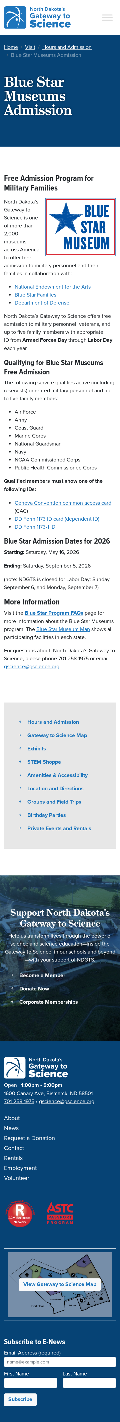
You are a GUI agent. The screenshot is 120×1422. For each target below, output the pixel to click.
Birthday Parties (46, 815)
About (12, 1118)
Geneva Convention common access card (63, 503)
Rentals (13, 1158)
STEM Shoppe (43, 762)
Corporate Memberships (48, 1002)
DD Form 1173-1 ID (35, 527)
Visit (30, 47)
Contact (14, 1148)
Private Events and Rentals (58, 828)
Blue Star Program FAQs (54, 613)
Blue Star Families (35, 295)
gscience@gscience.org (31, 666)
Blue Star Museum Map (63, 629)
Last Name (75, 1373)
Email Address (32, 1353)
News (11, 1128)
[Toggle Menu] (107, 17)
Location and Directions (55, 788)
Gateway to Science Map (56, 735)
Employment (20, 1168)
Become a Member (41, 975)
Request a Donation (29, 1138)
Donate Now (33, 988)
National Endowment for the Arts (53, 287)
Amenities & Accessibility (57, 775)
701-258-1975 (19, 1101)
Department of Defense (42, 303)
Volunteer (16, 1178)
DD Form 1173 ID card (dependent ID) (57, 519)
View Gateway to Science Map (59, 1284)
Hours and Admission (67, 47)
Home (11, 47)
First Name (16, 1373)
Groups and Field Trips (53, 802)
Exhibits (36, 748)
